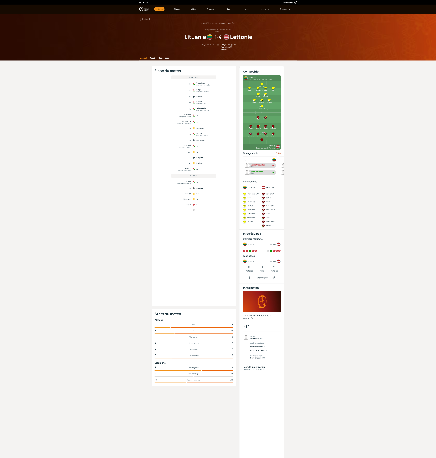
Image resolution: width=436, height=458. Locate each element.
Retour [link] (146, 19)
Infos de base (163, 58)
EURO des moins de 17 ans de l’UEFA (144, 9)
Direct (152, 58)
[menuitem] (162, 9)
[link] (159, 9)
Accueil (143, 58)
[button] (211, 9)
